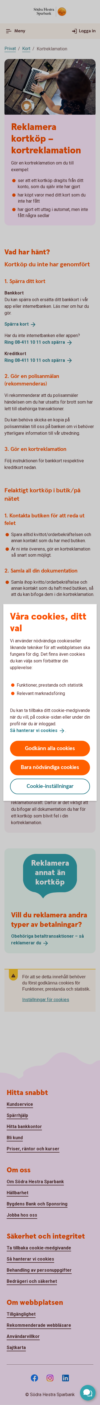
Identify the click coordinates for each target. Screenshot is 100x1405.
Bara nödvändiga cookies (50, 767)
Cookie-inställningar (50, 786)
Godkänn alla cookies (50, 748)
